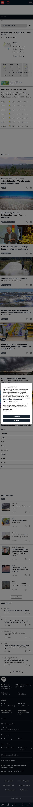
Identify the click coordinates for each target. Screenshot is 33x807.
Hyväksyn (16, 420)
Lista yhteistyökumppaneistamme (10, 411)
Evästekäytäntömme (7, 399)
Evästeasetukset (16, 416)
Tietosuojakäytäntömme (17, 399)
